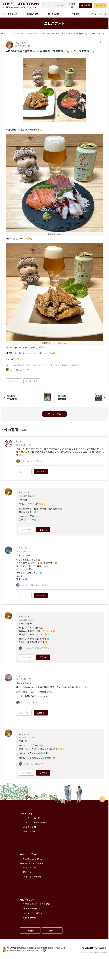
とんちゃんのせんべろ (35, 365)
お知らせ (75, 14)
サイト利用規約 (30, 908)
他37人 (19, 369)
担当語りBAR (32, 14)
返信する (40, 471)
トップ (6, 33)
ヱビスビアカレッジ (32, 876)
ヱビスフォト (19, 33)
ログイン (100, 5)
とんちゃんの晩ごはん (15, 365)
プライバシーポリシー (33, 913)
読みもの (27, 872)
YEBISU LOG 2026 (32, 858)
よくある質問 (29, 826)
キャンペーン (96, 14)
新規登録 (85, 5)
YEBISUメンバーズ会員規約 (36, 904)
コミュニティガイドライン (36, 822)
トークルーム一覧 (31, 817)
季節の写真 (33, 33)
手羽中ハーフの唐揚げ (70, 365)
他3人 (34, 702)
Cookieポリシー (31, 917)
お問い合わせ (29, 831)
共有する (33, 381)
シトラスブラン (53, 365)
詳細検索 (72, 5)
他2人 (32, 584)
